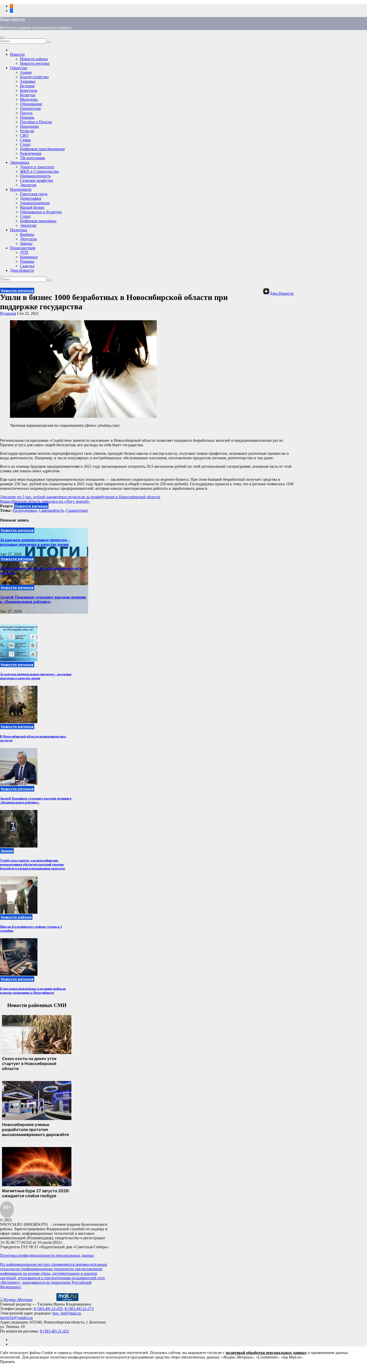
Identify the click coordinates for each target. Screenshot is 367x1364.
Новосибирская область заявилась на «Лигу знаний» (45, 501)
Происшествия (22, 248)
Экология (28, 185)
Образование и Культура (41, 212)
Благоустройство (34, 77)
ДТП (24, 252)
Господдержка (24, 510)
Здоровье (27, 81)
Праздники (29, 126)
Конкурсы (28, 90)
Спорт (25, 144)
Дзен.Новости (22, 270)
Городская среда (33, 194)
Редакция (8, 313)
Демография (30, 198)
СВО (24, 135)
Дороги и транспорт (37, 167)
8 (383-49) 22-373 (79, 1308)
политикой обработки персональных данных (266, 1352)
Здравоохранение (35, 203)
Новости (17, 54)
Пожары (27, 261)
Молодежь (29, 99)
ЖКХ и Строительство (39, 171)
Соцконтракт (77, 510)
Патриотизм (30, 108)
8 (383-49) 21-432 (54, 1331)
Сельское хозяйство (36, 180)
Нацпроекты (20, 189)
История (27, 86)
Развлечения (30, 153)
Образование (31, 104)
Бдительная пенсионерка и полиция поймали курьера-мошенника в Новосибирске (33, 990)
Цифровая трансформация (42, 149)
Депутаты (28, 239)
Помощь (27, 117)
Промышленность (35, 176)
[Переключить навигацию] (2, 37)
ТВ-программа (32, 158)
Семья (25, 140)
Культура (27, 95)
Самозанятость (51, 510)
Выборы (27, 234)
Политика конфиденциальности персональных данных (47, 1255)
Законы (26, 243)
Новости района (34, 59)
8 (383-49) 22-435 (48, 1308)
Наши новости (12, 19)
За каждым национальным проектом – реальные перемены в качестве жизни (35, 542)
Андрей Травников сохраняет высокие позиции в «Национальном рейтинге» (43, 599)
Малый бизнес (32, 207)
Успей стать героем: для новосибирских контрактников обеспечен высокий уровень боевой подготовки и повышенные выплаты (32, 864)
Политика (18, 230)
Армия (25, 72)
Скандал (27, 266)
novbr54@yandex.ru (16, 1318)
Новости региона (34, 63)
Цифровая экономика (38, 221)
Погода (26, 113)
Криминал (29, 257)
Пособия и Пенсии (36, 122)
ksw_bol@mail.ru (66, 1313)
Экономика (19, 162)
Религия (27, 131)
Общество (18, 68)
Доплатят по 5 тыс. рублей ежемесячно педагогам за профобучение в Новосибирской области (80, 497)
